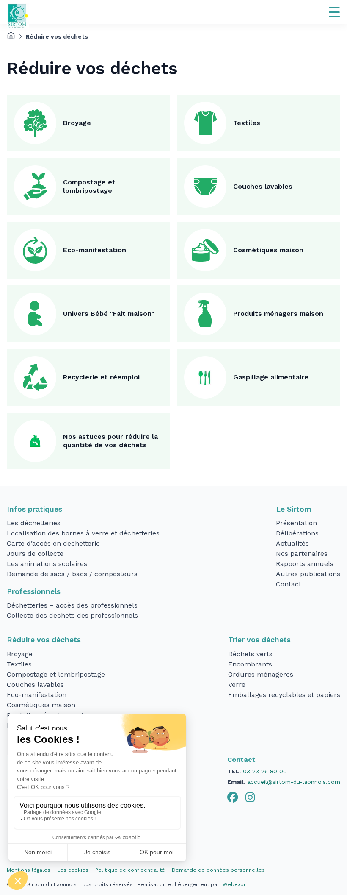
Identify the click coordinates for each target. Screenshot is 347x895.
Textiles (246, 123)
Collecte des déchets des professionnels (72, 615)
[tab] (232, 797)
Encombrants (250, 664)
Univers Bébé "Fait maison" (108, 313)
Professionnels (34, 591)
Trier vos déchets (259, 640)
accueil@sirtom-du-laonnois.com (294, 781)
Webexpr (234, 884)
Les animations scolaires (47, 564)
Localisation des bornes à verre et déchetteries (83, 533)
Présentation (296, 523)
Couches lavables (262, 186)
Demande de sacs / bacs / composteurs (72, 574)
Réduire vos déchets (44, 640)
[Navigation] (334, 11)
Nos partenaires (302, 553)
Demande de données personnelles (218, 870)
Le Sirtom (293, 509)
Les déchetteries (34, 523)
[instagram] (250, 797)
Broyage (77, 123)
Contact (288, 584)
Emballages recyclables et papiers (284, 695)
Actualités (292, 543)
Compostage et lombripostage (89, 186)
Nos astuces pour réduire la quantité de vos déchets (110, 440)
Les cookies (72, 870)
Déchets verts (250, 654)
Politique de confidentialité (130, 870)
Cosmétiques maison (268, 250)
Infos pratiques (34, 509)
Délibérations (297, 533)
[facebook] (232, 797)
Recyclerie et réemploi (101, 377)
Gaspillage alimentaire (270, 377)
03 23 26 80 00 (265, 771)
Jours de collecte (35, 553)
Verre (236, 684)
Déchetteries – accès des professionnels (72, 605)
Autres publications (308, 574)
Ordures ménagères (260, 674)
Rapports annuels (304, 564)
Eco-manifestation (94, 250)
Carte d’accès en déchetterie (53, 543)
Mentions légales (28, 870)
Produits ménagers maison (278, 313)
